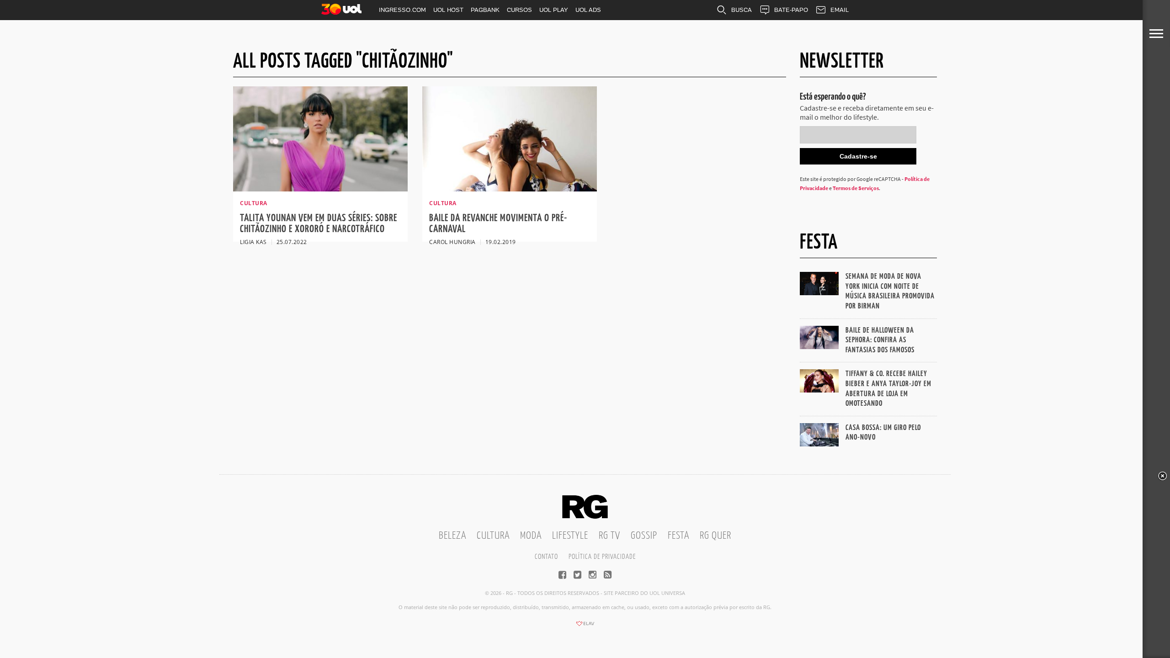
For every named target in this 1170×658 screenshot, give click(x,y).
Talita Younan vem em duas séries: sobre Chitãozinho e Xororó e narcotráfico (318, 223)
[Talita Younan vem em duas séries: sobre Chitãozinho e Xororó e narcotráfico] (320, 188)
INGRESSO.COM (402, 9)
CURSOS (519, 9)
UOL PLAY (553, 9)
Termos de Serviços (856, 188)
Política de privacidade (602, 556)
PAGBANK (485, 9)
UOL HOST (448, 9)
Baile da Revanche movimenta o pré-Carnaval (498, 223)
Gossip (644, 536)
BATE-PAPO (791, 9)
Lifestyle (570, 536)
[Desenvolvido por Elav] (585, 626)
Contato (546, 556)
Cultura (493, 536)
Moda (531, 536)
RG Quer (715, 536)
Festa (678, 536)
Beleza (452, 536)
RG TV (609, 536)
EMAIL (839, 9)
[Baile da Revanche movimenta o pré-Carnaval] (509, 188)
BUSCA (741, 9)
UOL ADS (588, 9)
